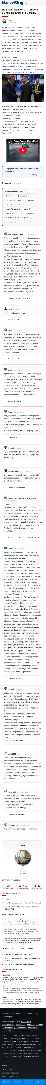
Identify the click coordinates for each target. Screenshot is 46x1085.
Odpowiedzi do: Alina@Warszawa (18, 298)
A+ (17, 1082)
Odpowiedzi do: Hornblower (16, 487)
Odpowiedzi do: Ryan (14, 359)
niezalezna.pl (26, 1022)
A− (29, 1082)
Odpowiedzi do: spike (14, 401)
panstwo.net (20, 1025)
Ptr (20, 213)
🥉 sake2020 (23, 196)
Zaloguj (7, 169)
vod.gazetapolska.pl (35, 1025)
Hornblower (31, 213)
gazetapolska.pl (8, 1025)
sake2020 (12, 754)
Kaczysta (10, 200)
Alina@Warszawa (13, 209)
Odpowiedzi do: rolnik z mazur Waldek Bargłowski (23, 538)
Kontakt (5, 1066)
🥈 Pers (10, 196)
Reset (40, 1082)
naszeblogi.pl (7, 1028)
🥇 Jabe (31, 192)
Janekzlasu (11, 222)
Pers (10, 412)
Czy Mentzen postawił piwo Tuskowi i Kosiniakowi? (23, 903)
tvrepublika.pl (33, 1028)
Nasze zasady (7, 1069)
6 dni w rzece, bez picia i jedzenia (17, 954)
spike (27, 209)
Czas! (7, 899)
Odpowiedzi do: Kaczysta (16, 814)
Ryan (11, 20)
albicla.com (6, 1031)
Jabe (10, 309)
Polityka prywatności (10, 1076)
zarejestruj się (20, 169)
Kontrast (6, 1082)
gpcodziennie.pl (20, 1028)
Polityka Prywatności (32, 1056)
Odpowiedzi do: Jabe (14, 320)
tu (15, 1041)
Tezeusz (32, 200)
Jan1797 (10, 205)
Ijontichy (10, 213)
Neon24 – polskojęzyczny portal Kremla (19, 964)
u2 (20, 205)
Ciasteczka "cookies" (10, 1073)
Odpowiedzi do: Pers (14, 437)
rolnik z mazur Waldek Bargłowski (19, 218)
